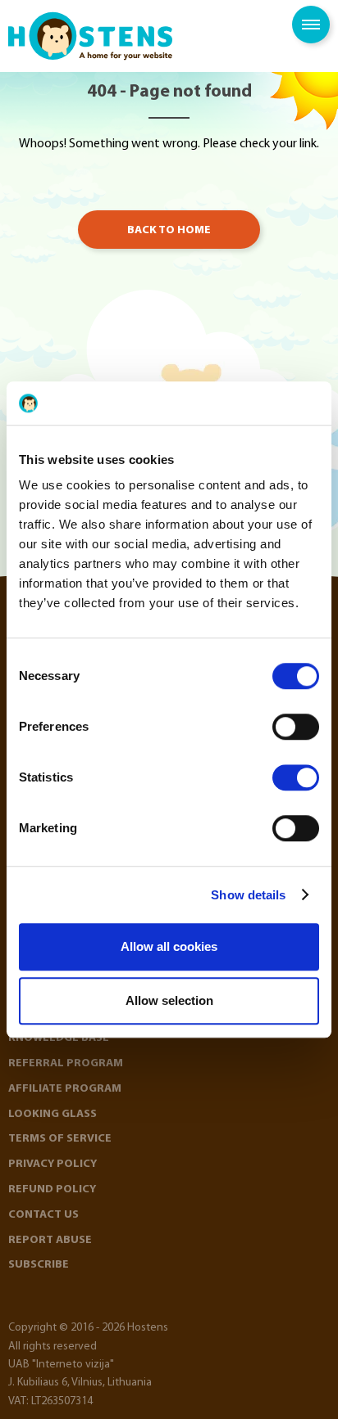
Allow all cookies (169, 946)
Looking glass (52, 1114)
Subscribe (38, 1265)
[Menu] (311, 24)
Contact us (43, 1215)
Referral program (65, 1063)
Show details (248, 895)
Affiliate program (64, 1089)
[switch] (295, 727)
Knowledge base (58, 1038)
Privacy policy (52, 1164)
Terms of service (60, 1139)
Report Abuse (50, 1240)
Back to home (169, 230)
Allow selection (169, 1000)
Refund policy (52, 1189)
